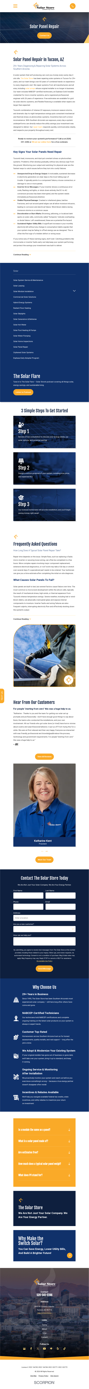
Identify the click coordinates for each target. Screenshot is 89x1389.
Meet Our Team (44, 860)
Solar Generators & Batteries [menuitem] (25, 319)
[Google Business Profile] (24, 1348)
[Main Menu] (15, 6)
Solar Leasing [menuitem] (18, 286)
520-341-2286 (44, 1295)
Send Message (44, 969)
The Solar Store (27, 78)
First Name (17, 890)
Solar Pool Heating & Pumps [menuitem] (24, 330)
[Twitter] (38, 1348)
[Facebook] (31, 1348)
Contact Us (44, 35)
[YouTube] (44, 1348)
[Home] (43, 6)
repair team (37, 127)
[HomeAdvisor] (51, 1348)
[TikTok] (64, 1348)
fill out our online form (41, 142)
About (44, 1329)
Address (16, 913)
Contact (44, 1337)
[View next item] (46, 851)
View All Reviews (44, 757)
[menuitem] (33, 1376)
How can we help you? (22, 935)
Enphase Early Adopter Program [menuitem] (26, 358)
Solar (44, 1333)
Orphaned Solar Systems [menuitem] (23, 352)
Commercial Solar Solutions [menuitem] (24, 297)
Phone (15, 902)
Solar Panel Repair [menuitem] (20, 347)
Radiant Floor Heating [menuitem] (22, 308)
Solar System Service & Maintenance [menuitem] (28, 280)
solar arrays (30, 88)
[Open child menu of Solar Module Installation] (74, 291)
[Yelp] (57, 1348)
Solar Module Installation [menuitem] (23, 291)
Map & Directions (44, 1313)
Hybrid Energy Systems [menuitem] (22, 302)
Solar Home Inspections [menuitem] (23, 341)
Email (47, 902)
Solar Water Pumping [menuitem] (21, 336)
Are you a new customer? (23, 924)
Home (44, 1325)
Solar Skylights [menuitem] (19, 314)
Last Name (49, 890)
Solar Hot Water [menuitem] (19, 325)
